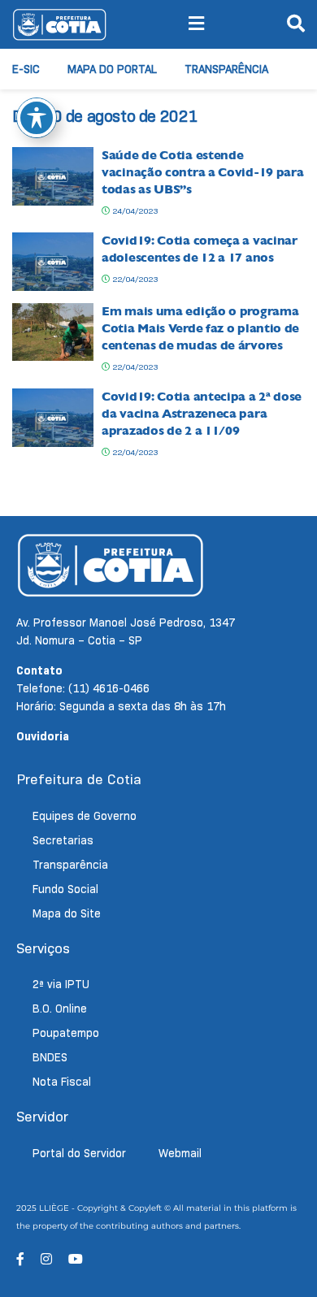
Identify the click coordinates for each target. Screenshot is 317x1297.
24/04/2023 (134, 211)
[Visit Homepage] (59, 24)
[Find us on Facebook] (20, 1259)
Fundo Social (65, 889)
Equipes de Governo (85, 816)
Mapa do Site (67, 913)
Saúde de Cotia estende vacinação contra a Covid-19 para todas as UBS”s (202, 172)
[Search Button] (296, 24)
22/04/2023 (134, 279)
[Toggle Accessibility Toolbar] (36, 117)
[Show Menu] (196, 24)
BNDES (50, 1057)
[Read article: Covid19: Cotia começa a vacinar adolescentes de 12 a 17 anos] (52, 261)
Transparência (226, 69)
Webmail (180, 1153)
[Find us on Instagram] (46, 1259)
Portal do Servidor (79, 1153)
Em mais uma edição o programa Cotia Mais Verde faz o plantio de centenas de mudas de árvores (200, 328)
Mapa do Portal (112, 69)
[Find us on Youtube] (75, 1259)
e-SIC (26, 69)
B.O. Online (60, 1008)
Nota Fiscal (62, 1081)
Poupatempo (66, 1033)
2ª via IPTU (61, 984)
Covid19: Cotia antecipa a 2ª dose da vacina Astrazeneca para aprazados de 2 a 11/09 (202, 413)
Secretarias (63, 840)
